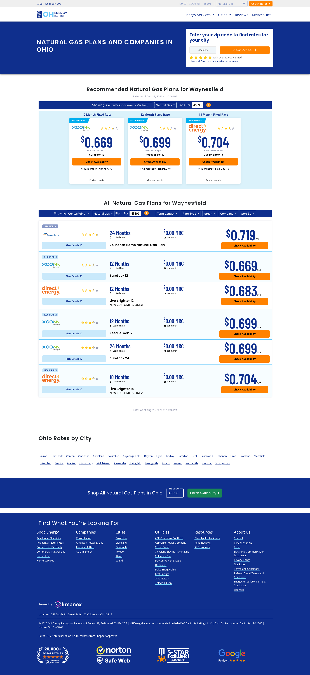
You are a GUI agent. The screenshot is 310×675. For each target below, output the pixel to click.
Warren (178, 463)
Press (237, 547)
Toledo (166, 463)
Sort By (246, 213)
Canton (70, 456)
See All (119, 560)
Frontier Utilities (85, 547)
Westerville (192, 463)
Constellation (83, 538)
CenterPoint (162, 547)
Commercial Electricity (49, 547)
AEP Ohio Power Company (170, 542)
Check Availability (203, 493)
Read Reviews (202, 542)
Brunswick (57, 456)
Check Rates (260, 3)
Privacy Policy (242, 560)
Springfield (135, 463)
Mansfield (259, 456)
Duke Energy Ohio (165, 569)
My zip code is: (189, 3)
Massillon (45, 463)
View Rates (242, 50)
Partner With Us (243, 542)
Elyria (159, 456)
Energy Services (198, 14)
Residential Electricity (49, 538)
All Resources (202, 547)
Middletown (103, 463)
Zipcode (174, 488)
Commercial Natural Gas (51, 551)
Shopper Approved (106, 636)
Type (189, 213)
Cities (223, 14)
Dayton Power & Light (168, 560)
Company (226, 213)
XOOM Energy (84, 551)
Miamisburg (86, 463)
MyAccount (261, 14)
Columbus (113, 456)
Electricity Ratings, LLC (198, 623)
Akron (43, 456)
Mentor (71, 463)
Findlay (170, 456)
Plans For (183, 105)
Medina (59, 463)
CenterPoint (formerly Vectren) (127, 105)
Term (166, 213)
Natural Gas (164, 105)
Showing (98, 105)
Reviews (241, 14)
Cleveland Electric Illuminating (172, 551)
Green (208, 213)
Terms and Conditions (247, 568)
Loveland (245, 456)
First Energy (162, 574)
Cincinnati (83, 456)
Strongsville (151, 463)
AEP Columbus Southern (169, 538)
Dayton (148, 456)
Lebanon (222, 456)
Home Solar (43, 556)
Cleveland (98, 456)
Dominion (160, 565)
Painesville (120, 463)
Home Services (45, 560)
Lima (233, 456)
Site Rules (239, 564)
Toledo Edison (163, 583)
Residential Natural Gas (50, 542)
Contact (238, 538)
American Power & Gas (89, 542)
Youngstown (222, 463)
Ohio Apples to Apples (207, 538)
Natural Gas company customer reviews (214, 61)
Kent (194, 456)
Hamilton (183, 456)
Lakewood (207, 456)
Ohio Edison (162, 578)
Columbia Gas (163, 556)
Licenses (239, 589)
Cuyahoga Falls (131, 456)
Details (98, 180)
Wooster (207, 463)
